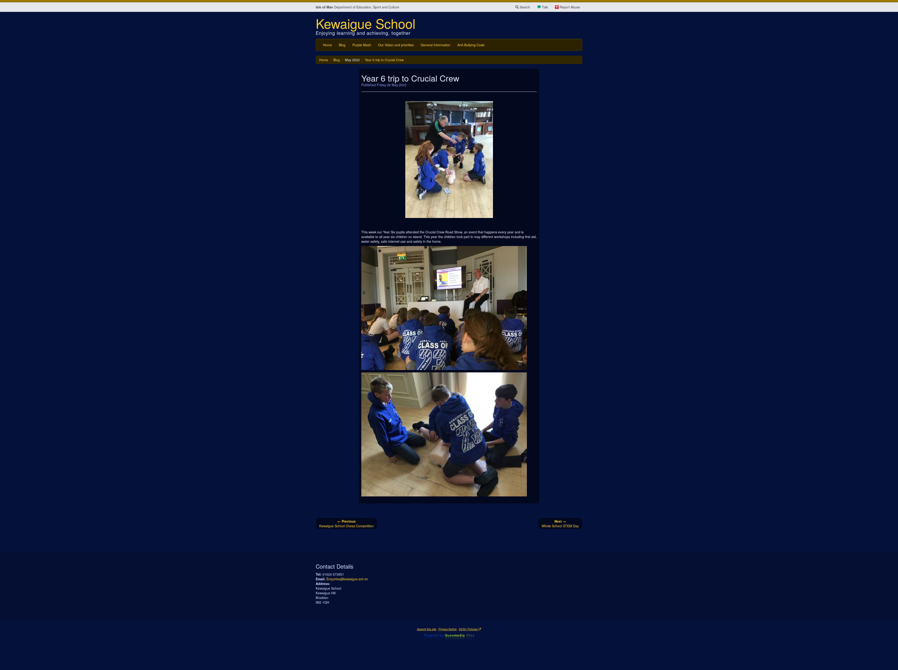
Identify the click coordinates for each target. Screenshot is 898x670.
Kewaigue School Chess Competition (346, 523)
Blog (342, 45)
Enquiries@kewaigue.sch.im (347, 579)
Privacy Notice (447, 629)
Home (327, 45)
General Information (435, 45)
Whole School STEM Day (560, 523)
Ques (459, 635)
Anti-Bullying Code (471, 45)
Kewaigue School (365, 23)
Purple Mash (361, 45)
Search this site (426, 629)
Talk (545, 7)
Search (524, 7)
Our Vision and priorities (396, 45)
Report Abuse (570, 7)
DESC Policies (468, 629)
